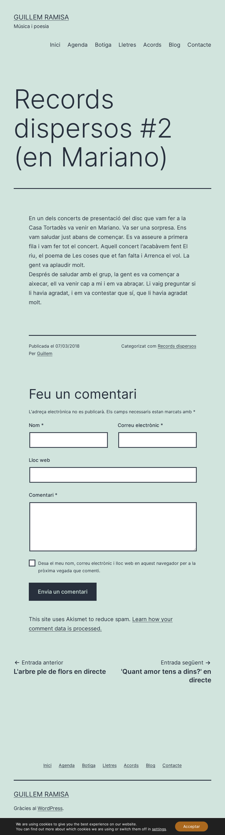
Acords (152, 44)
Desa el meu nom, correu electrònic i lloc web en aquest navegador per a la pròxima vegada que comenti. (117, 566)
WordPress (50, 808)
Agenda (78, 44)
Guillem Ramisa (41, 17)
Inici (55, 44)
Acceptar (191, 826)
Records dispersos (177, 346)
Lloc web (39, 460)
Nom (36, 425)
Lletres (127, 44)
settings (159, 829)
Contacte (199, 44)
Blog (174, 44)
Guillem (44, 353)
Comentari (43, 495)
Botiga (103, 44)
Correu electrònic (140, 425)
